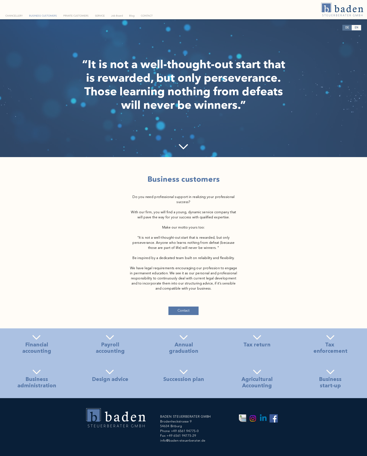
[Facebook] (274, 418)
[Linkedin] (263, 418)
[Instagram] (253, 418)
